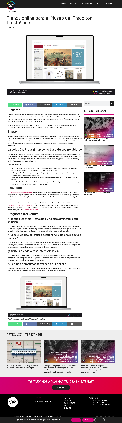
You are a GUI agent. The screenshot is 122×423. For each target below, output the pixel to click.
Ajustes (99, 420)
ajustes (64, 421)
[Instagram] (108, 416)
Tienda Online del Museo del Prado (21, 192)
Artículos (99, 4)
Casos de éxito (87, 4)
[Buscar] (112, 103)
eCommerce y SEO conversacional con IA (21, 205)
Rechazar (88, 420)
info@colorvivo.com (45, 401)
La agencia (62, 4)
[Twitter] (97, 416)
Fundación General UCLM (30, 210)
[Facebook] (101, 416)
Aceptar (76, 420)
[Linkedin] (105, 416)
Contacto (109, 4)
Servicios (73, 4)
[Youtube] (112, 416)
